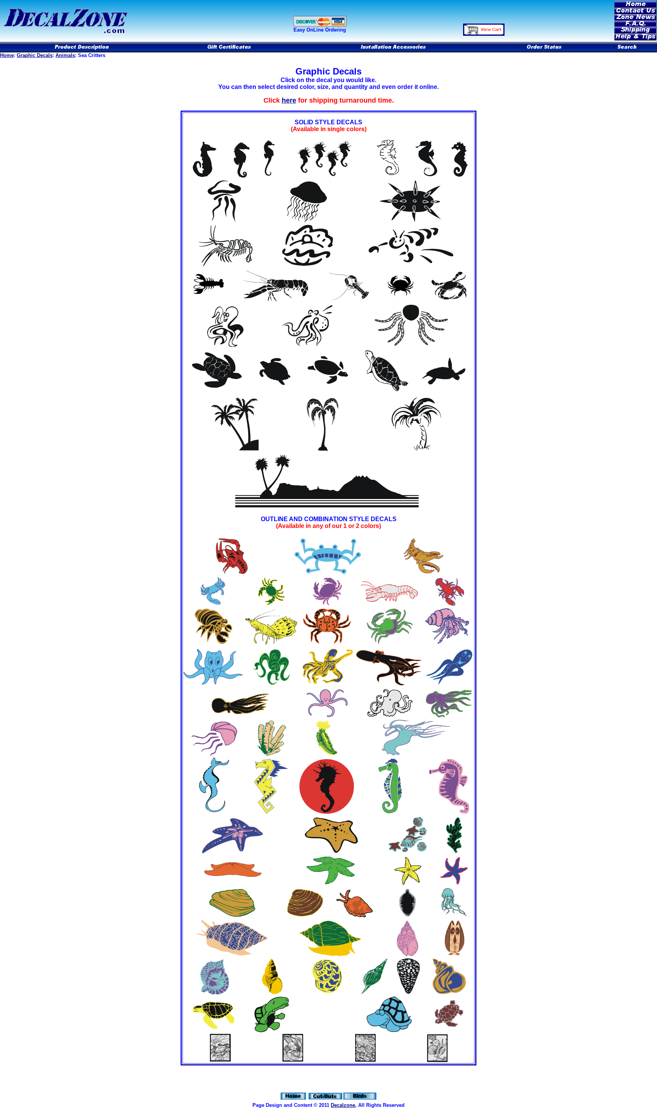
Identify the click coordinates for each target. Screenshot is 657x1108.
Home (7, 55)
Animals (65, 55)
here (289, 100)
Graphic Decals (34, 55)
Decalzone (343, 1105)
